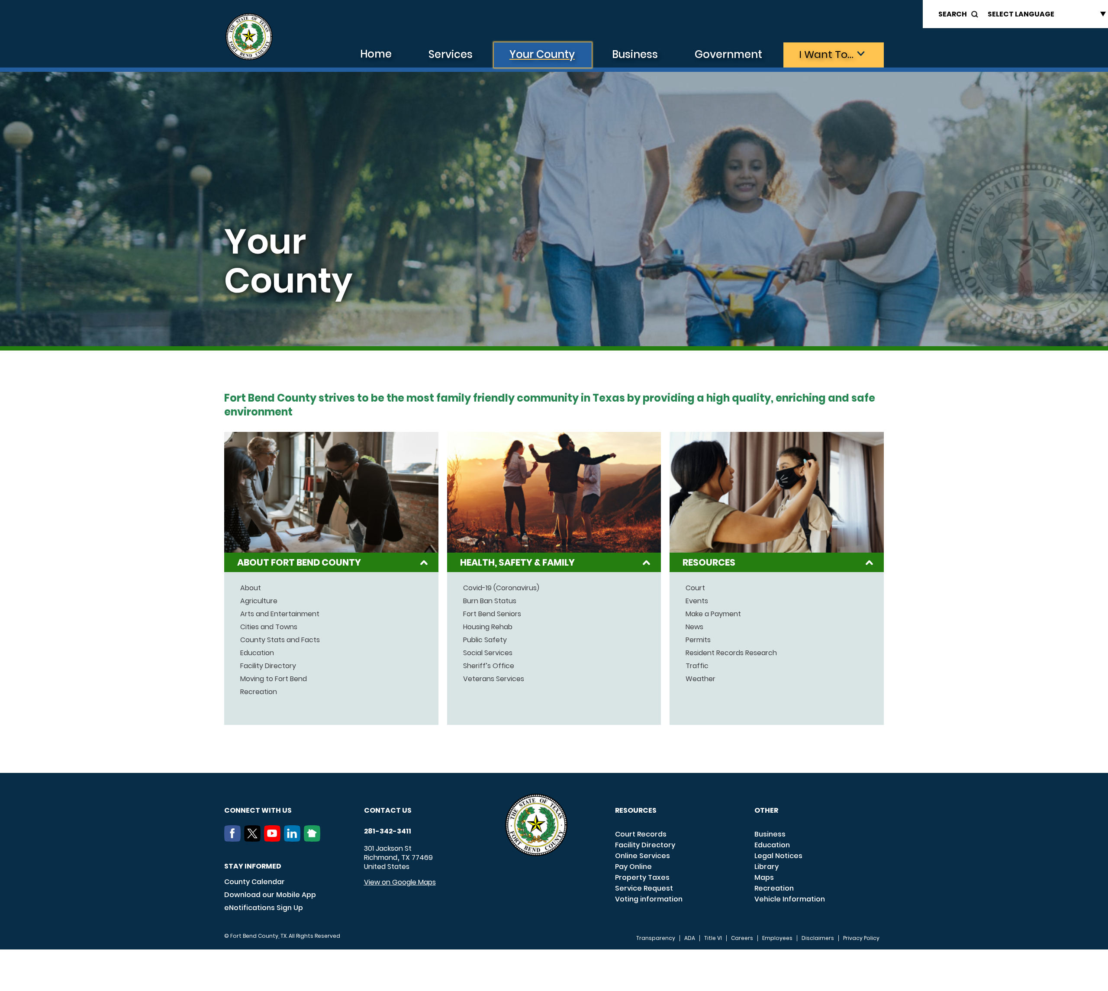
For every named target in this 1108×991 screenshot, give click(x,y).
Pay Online (633, 867)
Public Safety (485, 640)
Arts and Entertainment (279, 614)
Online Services (642, 856)
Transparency (655, 938)
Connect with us (258, 810)
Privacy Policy (861, 938)
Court (695, 588)
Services (450, 54)
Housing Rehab (487, 627)
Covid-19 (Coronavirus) (501, 588)
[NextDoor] (314, 839)
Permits (698, 640)
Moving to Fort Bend (273, 679)
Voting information (649, 899)
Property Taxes (642, 877)
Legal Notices (778, 856)
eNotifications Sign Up (263, 908)
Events (697, 601)
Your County (542, 54)
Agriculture (258, 601)
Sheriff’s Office (488, 666)
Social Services (487, 653)
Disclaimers (818, 938)
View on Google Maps (400, 882)
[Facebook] (234, 839)
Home (376, 54)
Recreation (258, 692)
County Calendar (254, 882)
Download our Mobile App (270, 895)
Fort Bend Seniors (492, 614)
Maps (764, 877)
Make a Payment (713, 614)
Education (257, 653)
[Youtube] (274, 839)
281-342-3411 (387, 831)
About (250, 588)
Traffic (697, 666)
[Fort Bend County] (249, 37)
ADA (689, 938)
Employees (777, 938)
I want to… (826, 54)
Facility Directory (268, 666)
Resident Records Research (731, 653)
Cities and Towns (268, 627)
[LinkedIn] (294, 839)
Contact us (388, 810)
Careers (742, 938)
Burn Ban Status (489, 601)
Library (766, 867)
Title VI (713, 938)
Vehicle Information (789, 899)
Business (635, 54)
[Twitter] (254, 839)
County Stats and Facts (280, 640)
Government (728, 54)
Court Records (641, 834)
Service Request (644, 888)
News (694, 627)
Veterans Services (493, 679)
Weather (700, 679)
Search (952, 14)
